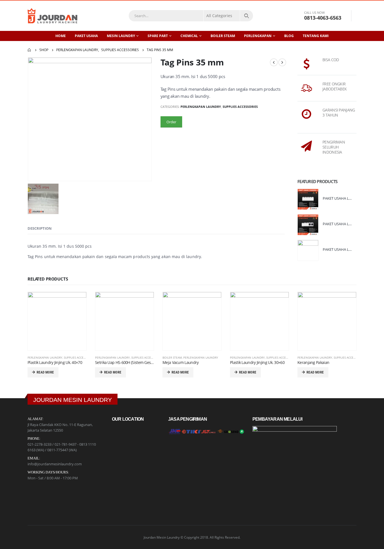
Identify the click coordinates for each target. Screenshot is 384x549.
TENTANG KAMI (316, 35)
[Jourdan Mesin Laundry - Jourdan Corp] (52, 15)
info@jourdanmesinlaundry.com (55, 463)
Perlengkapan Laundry (200, 106)
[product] (308, 199)
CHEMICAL (189, 35)
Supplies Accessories (240, 106)
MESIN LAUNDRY (121, 35)
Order (171, 121)
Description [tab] (40, 228)
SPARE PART (158, 35)
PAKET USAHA (86, 35)
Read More (45, 372)
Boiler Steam (172, 357)
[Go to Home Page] (29, 50)
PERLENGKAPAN (258, 35)
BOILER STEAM (223, 35)
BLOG (289, 35)
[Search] (246, 15)
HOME (60, 35)
